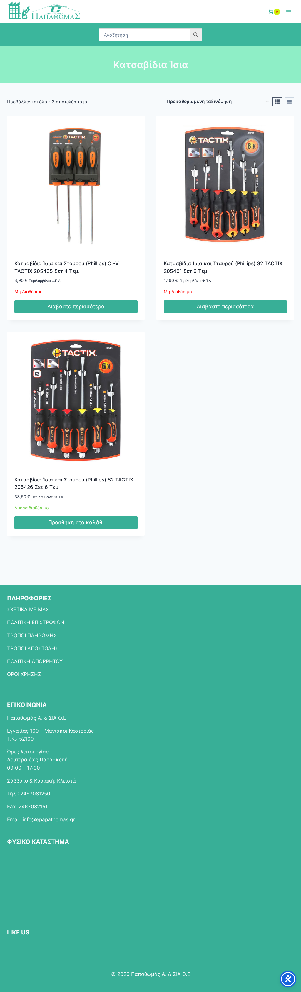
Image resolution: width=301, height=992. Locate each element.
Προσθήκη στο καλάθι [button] (76, 522)
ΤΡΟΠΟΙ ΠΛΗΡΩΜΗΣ (32, 635)
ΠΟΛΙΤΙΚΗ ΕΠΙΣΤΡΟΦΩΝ (35, 622)
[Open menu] (288, 11)
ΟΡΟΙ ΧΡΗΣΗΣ (24, 674)
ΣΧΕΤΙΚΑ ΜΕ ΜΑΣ (28, 609)
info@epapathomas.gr (49, 819)
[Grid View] (277, 101)
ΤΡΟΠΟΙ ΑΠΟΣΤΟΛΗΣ (32, 648)
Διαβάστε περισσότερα (76, 306)
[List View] (289, 101)
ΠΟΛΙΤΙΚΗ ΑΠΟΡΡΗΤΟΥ (35, 661)
